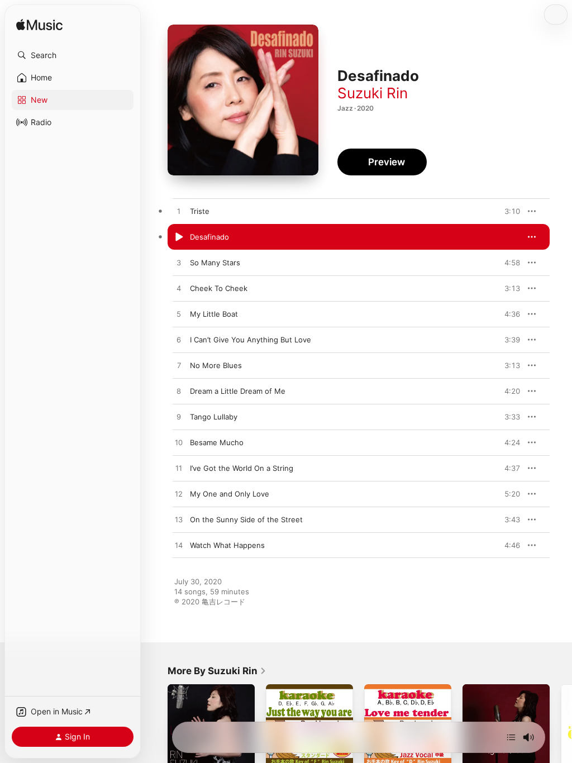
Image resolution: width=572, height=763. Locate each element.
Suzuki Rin (372, 93)
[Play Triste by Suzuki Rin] (179, 212)
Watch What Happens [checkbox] (227, 545)
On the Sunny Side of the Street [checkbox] (246, 519)
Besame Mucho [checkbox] (217, 442)
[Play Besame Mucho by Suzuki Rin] (179, 443)
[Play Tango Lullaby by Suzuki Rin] (179, 417)
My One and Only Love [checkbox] (229, 493)
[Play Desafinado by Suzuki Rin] (179, 237)
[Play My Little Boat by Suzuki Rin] (179, 314)
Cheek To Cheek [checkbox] (218, 288)
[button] (72, 55)
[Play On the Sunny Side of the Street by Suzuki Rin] (179, 520)
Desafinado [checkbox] (209, 236)
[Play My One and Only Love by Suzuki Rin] (179, 494)
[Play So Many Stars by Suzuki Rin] (179, 263)
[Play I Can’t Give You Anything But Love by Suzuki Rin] (179, 340)
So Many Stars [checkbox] (215, 262)
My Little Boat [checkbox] (214, 313)
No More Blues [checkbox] (216, 365)
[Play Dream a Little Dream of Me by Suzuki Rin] (179, 392)
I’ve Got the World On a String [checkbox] (241, 468)
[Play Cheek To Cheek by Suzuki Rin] (179, 289)
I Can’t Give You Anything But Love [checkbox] (250, 339)
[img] (39, 25)
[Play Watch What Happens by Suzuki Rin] (179, 546)
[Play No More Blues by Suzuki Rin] (179, 366)
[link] (217, 671)
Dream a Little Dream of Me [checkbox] (237, 391)
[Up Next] (511, 737)
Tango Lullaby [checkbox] (213, 416)
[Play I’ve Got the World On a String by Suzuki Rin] (179, 469)
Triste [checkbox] (199, 211)
